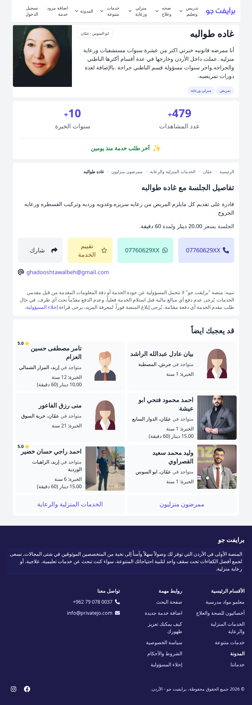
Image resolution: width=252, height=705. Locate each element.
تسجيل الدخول (32, 11)
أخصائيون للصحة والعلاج (220, 613)
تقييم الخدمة (87, 250)
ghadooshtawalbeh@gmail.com (67, 272)
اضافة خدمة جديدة (163, 613)
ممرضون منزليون (181, 504)
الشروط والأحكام (164, 653)
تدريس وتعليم (192, 11)
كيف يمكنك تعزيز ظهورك (165, 628)
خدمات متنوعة (113, 11)
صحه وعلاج (166, 11)
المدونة (86, 11)
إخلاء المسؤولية (42, 307)
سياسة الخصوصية (164, 642)
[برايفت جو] (220, 11)
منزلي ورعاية (141, 11)
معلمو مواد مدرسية (225, 601)
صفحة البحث (169, 601)
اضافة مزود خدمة (57, 11)
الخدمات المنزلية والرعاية (70, 504)
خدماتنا (237, 664)
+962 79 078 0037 (92, 601)
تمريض (225, 90)
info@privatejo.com (89, 613)
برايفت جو (231, 540)
